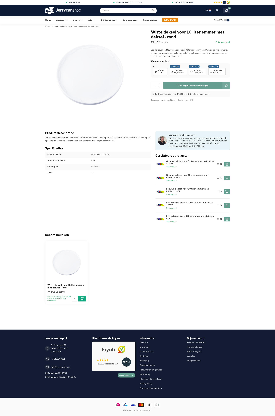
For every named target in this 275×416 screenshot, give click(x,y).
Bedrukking (145, 374)
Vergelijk (191, 356)
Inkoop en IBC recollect (150, 379)
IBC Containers (108, 20)
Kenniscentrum (129, 20)
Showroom (145, 347)
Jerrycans (60, 20)
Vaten (90, 20)
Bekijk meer (124, 375)
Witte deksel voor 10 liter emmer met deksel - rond (77, 26)
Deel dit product (184, 100)
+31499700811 (58, 359)
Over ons (144, 342)
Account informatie (195, 342)
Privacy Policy (146, 383)
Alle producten (194, 360)
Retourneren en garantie (151, 369)
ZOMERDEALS (170, 20)
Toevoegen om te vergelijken (163, 100)
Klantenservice (150, 20)
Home (48, 20)
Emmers (76, 20)
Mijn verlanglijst (194, 351)
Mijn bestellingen (194, 347)
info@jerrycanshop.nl (60, 367)
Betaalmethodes (147, 365)
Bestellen (144, 356)
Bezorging (144, 360)
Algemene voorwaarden (151, 388)
